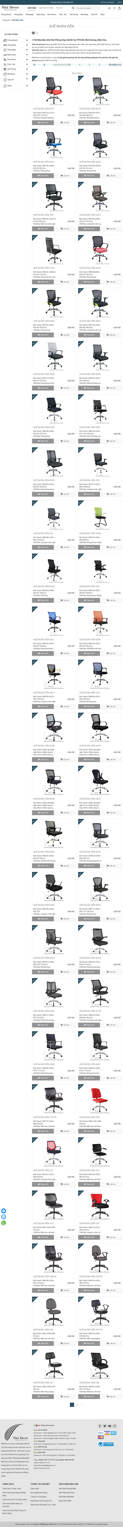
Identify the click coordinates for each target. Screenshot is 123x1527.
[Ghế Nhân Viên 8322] (100, 143)
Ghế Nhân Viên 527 (43, 1170)
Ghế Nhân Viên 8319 (90, 108)
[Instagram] (114, 1426)
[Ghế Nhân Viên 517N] (100, 992)
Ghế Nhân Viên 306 (89, 1382)
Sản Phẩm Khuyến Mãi (67, 1489)
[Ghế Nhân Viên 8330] (100, 621)
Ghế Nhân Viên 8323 (90, 215)
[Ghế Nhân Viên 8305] (54, 462)
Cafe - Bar (63, 14)
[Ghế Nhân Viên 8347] (100, 886)
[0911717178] (3, 1223)
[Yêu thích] (114, 8)
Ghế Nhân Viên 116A (44, 268)
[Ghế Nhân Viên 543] (100, 568)
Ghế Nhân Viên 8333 (44, 427)
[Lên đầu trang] (118, 1510)
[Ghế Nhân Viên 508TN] (54, 1258)
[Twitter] (105, 1426)
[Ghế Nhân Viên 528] (100, 1099)
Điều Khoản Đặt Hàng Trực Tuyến (43, 1505)
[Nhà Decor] (16, 1432)
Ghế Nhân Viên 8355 (44, 1011)
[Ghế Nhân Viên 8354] (100, 939)
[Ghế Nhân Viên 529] (54, 196)
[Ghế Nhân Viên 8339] (100, 727)
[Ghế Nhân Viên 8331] (100, 409)
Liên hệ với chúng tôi (107, 2)
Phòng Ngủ (29, 14)
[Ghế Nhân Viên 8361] (100, 1046)
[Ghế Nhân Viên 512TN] (54, 1099)
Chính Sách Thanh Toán (11, 1489)
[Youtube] (110, 1426)
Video (102, 14)
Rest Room (52, 14)
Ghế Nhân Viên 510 (89, 1223)
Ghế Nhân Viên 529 (43, 215)
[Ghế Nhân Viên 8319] (100, 90)
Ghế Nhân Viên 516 (89, 1170)
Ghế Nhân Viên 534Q (90, 533)
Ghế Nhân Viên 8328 (44, 374)
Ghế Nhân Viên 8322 (90, 162)
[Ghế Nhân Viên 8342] (54, 833)
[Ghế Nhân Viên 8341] (100, 780)
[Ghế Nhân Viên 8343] (100, 833)
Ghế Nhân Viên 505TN (90, 1276)
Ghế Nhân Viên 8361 (90, 1064)
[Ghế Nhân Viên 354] (54, 621)
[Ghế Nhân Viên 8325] (100, 249)
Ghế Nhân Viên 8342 (44, 852)
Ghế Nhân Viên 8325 (90, 268)
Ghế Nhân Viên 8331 (90, 427)
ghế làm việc (106, 58)
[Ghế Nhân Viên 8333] (54, 409)
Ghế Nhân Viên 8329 (90, 374)
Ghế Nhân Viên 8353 (44, 958)
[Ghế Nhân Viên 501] (54, 1364)
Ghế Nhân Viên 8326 (44, 321)
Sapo (106, 1524)
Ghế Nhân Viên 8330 (90, 639)
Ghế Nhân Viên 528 (89, 1117)
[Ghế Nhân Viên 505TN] (100, 1258)
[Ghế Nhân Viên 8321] (54, 143)
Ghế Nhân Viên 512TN (44, 1117)
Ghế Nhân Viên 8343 (90, 852)
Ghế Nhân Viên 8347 (90, 905)
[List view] (37, 33)
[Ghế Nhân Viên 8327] (100, 302)
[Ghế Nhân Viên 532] (100, 462)
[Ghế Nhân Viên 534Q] (100, 515)
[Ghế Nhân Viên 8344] (54, 886)
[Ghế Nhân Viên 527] (54, 1152)
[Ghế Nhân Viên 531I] (100, 674)
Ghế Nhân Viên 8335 (44, 586)
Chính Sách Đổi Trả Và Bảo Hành (14, 1500)
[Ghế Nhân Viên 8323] (100, 196)
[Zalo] (3, 1216)
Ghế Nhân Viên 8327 (90, 321)
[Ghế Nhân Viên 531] (54, 515)
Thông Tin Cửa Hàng (38, 1497)
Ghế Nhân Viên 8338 (44, 745)
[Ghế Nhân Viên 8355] (54, 992)
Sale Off (94, 14)
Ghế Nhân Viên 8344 (44, 905)
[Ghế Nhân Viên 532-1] (54, 674)
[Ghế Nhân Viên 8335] (54, 568)
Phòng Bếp (18, 14)
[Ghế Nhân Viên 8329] (100, 355)
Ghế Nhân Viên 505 (43, 1329)
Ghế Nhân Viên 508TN (44, 1276)
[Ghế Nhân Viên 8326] (54, 302)
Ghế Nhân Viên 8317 (44, 108)
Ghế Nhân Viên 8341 (90, 799)
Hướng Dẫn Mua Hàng (39, 1493)
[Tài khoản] (109, 8)
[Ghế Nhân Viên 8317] (54, 90)
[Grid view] (33, 33)
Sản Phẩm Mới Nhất (66, 1497)
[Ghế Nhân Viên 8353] (54, 939)
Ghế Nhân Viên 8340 (44, 799)
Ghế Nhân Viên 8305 (44, 480)
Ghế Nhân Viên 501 (43, 1382)
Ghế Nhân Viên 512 (43, 1223)
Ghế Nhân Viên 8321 (44, 162)
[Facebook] (100, 1426)
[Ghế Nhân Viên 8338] (54, 727)
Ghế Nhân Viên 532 (89, 480)
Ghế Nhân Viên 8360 (44, 1064)
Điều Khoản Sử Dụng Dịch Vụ (41, 1501)
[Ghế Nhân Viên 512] (54, 1205)
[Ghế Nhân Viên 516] (100, 1152)
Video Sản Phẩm (65, 1501)
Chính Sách (35, 1489)
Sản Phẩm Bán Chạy (66, 1493)
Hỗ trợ (120, 2)
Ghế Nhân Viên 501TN (90, 1329)
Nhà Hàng (84, 14)
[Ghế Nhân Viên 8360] (54, 1046)
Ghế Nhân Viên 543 (89, 586)
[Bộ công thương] (110, 1444)
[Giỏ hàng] (119, 8)
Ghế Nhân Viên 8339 (90, 745)
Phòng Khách (6, 14)
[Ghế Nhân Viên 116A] (54, 249)
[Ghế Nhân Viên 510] (100, 1205)
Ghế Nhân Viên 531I (89, 692)
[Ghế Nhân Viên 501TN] (100, 1311)
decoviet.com (45, 1468)
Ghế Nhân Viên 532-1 (44, 692)
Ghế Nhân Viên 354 (43, 639)
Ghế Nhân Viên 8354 (90, 958)
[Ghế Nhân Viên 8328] (54, 355)
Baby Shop (41, 14)
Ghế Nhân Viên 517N (90, 1011)
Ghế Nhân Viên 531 (43, 533)
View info (44, 122)
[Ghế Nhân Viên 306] (100, 1364)
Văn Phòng (74, 14)
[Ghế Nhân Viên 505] (54, 1311)
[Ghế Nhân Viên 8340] (54, 780)
